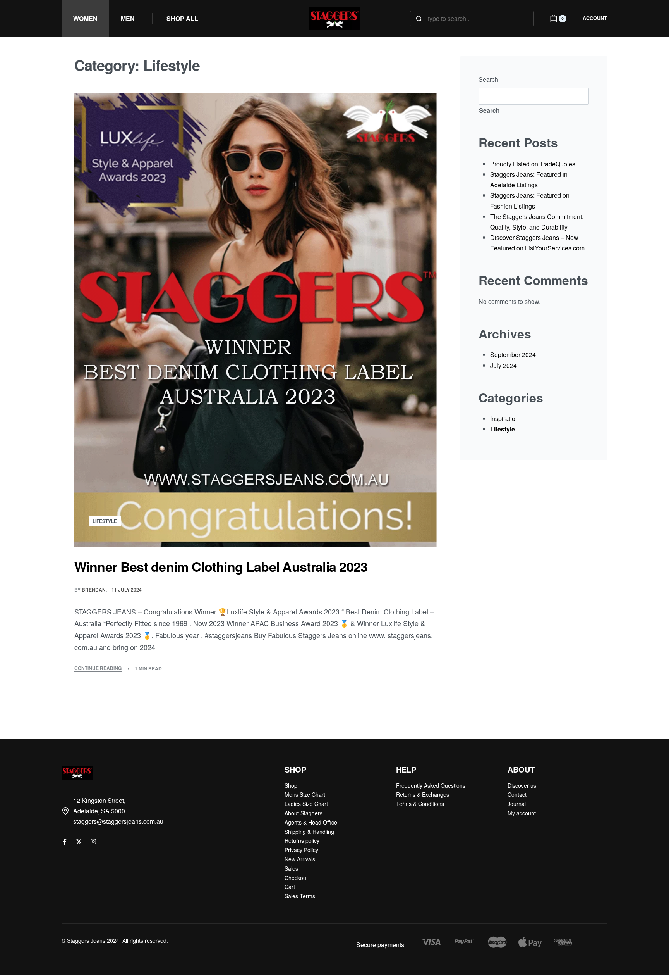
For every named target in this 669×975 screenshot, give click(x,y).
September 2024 (513, 354)
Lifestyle (105, 521)
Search (488, 79)
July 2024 (503, 365)
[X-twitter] (79, 842)
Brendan (94, 589)
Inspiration (504, 418)
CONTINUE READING (98, 668)
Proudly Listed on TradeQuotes (532, 163)
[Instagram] (93, 842)
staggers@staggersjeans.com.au (118, 821)
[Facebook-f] (65, 842)
